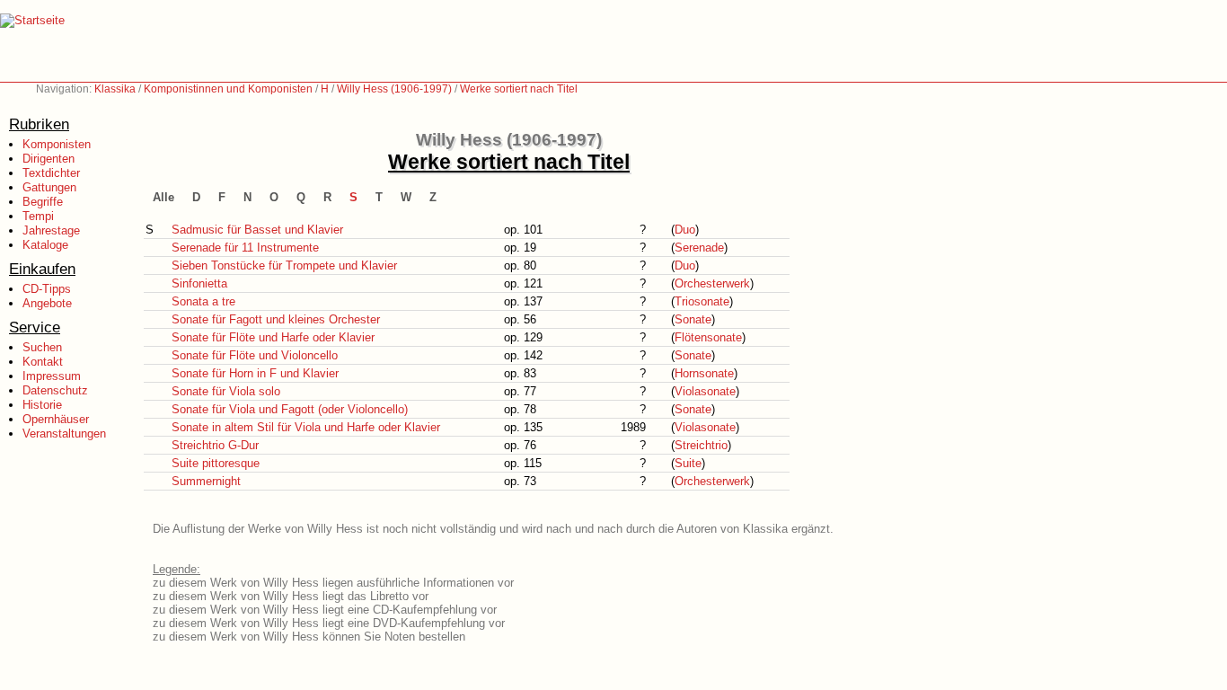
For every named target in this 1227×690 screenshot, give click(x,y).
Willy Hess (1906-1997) (394, 89)
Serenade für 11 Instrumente (245, 247)
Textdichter (51, 173)
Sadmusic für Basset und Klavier (257, 229)
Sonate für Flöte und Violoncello (255, 355)
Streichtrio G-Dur (215, 445)
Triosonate (702, 301)
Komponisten (56, 144)
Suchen (42, 347)
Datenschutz (55, 390)
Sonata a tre (203, 301)
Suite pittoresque (216, 463)
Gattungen (49, 187)
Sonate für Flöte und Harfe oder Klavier (273, 337)
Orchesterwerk (712, 283)
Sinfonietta (199, 283)
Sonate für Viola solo (226, 391)
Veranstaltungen (64, 433)
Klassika (115, 89)
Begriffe (42, 201)
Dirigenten (48, 158)
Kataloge (45, 245)
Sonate (693, 319)
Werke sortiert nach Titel (519, 89)
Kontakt (42, 361)
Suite (688, 463)
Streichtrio (701, 445)
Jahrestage (51, 230)
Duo (685, 229)
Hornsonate (704, 373)
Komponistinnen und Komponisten (228, 89)
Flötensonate (708, 337)
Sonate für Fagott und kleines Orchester (276, 319)
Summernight (206, 481)
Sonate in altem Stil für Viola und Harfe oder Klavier (306, 427)
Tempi (38, 216)
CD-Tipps (46, 289)
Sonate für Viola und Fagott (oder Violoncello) (290, 409)
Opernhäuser (55, 419)
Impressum (51, 376)
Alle (163, 197)
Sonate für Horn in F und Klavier (255, 373)
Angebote (47, 303)
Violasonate (705, 391)
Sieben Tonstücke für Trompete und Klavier (284, 265)
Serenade (699, 247)
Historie (42, 404)
